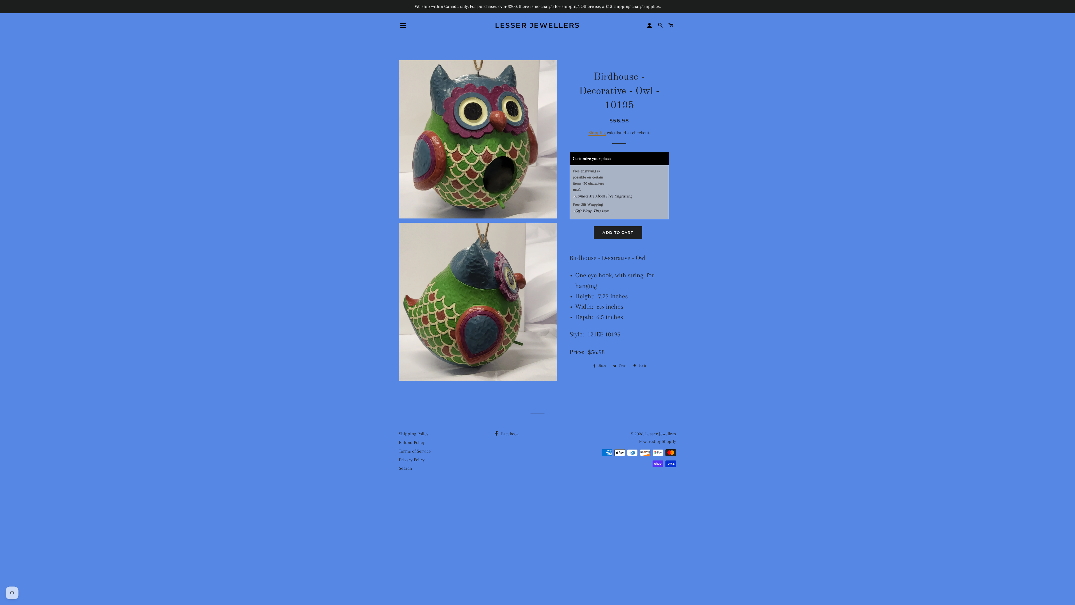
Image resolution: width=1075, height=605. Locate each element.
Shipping (597, 132)
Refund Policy (412, 442)
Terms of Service (415, 451)
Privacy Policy (412, 459)
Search (405, 468)
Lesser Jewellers (537, 25)
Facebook (509, 433)
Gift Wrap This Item (592, 210)
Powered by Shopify (657, 441)
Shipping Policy (413, 433)
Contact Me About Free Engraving (603, 196)
